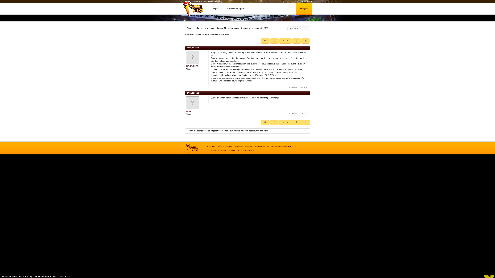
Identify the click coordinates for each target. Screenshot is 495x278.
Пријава (304, 8)
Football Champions (245, 146)
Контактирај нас (213, 150)
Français (200, 28)
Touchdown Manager (228, 146)
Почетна (191, 28)
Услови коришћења (228, 150)
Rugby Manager (213, 146)
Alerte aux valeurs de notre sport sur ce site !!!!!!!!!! (246, 28)
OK (489, 276)
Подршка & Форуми (235, 8)
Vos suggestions (214, 28)
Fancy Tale (283, 146)
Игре (215, 8)
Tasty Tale (274, 146)
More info (71, 276)
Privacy (239, 150)
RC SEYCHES (192, 66)
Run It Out (292, 146)
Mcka (188, 111)
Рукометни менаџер (261, 146)
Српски (307, 1)
